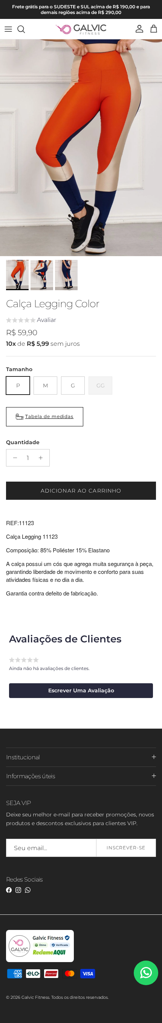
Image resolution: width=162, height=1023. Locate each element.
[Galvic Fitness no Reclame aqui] (40, 960)
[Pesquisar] (25, 29)
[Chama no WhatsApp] (146, 973)
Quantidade (23, 442)
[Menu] (8, 29)
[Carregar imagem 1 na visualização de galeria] (81, 147)
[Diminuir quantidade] (13, 457)
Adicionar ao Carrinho (81, 490)
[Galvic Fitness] (81, 29)
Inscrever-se (126, 847)
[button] (31, 321)
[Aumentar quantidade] (42, 457)
